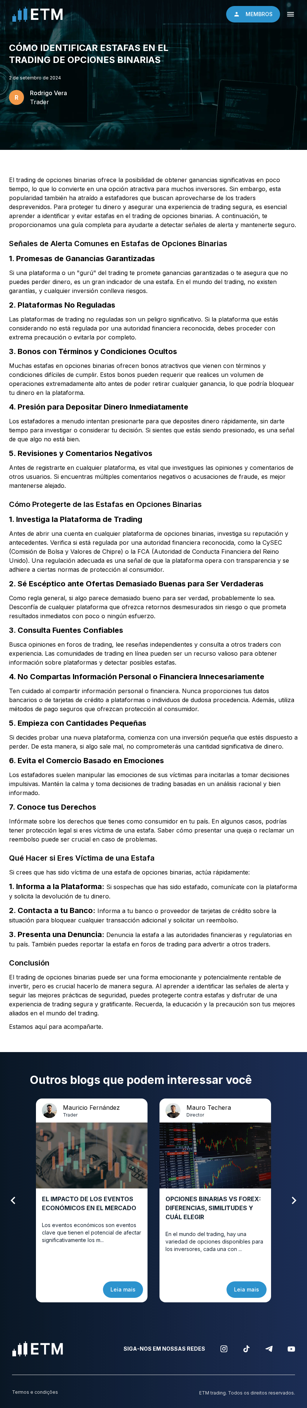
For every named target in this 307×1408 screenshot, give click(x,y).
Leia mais (123, 1289)
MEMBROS (259, 14)
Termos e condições (35, 1392)
